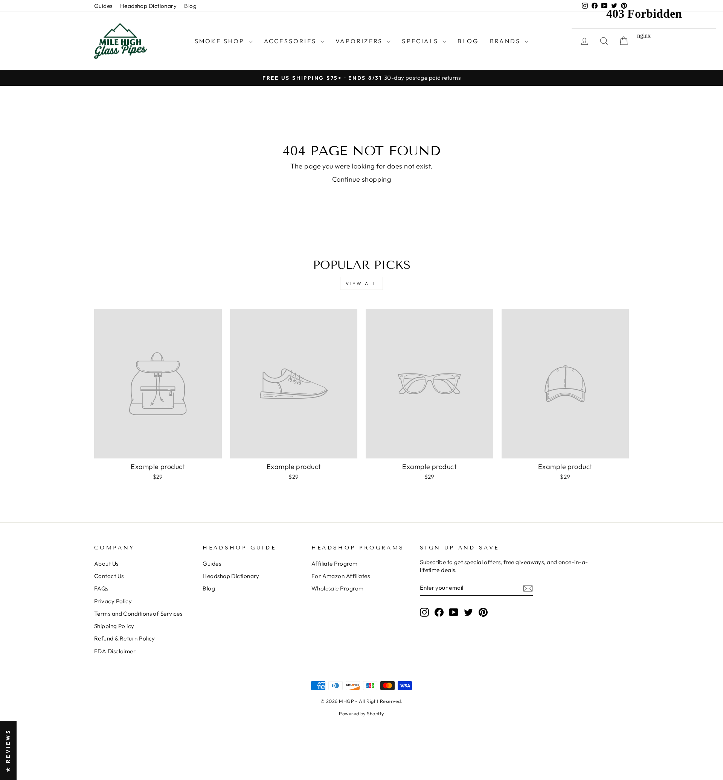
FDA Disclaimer (115, 651)
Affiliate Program (334, 563)
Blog (190, 5)
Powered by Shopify (361, 713)
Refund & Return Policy (124, 638)
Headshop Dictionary (148, 5)
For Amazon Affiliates (340, 576)
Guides (103, 5)
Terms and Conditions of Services (138, 613)
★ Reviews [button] (8, 750)
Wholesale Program (337, 588)
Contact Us (109, 576)
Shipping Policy (114, 626)
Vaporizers (360, 41)
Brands (506, 41)
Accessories (291, 41)
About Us (106, 563)
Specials (421, 41)
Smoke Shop (221, 41)
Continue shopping (361, 179)
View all (361, 283)
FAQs (101, 588)
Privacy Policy (113, 601)
